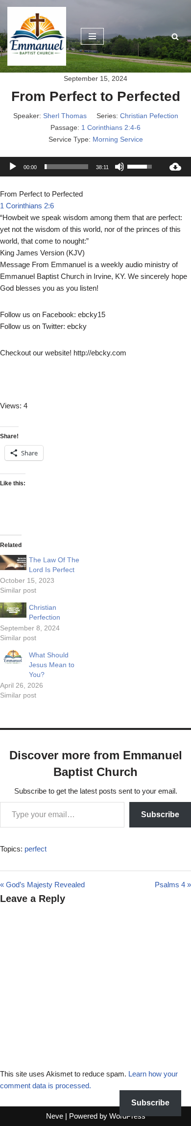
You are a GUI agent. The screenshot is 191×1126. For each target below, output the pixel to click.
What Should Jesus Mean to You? (51, 664)
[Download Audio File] (175, 166)
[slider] (66, 166)
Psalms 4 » (173, 884)
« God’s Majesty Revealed (42, 884)
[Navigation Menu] (92, 36)
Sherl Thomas (65, 116)
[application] (80, 166)
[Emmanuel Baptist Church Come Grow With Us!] (36, 36)
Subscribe (160, 814)
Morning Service (118, 139)
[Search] (175, 36)
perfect (35, 849)
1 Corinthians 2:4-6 (111, 127)
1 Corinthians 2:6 (27, 205)
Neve (54, 1116)
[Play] (13, 167)
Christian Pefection (149, 116)
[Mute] (119, 167)
